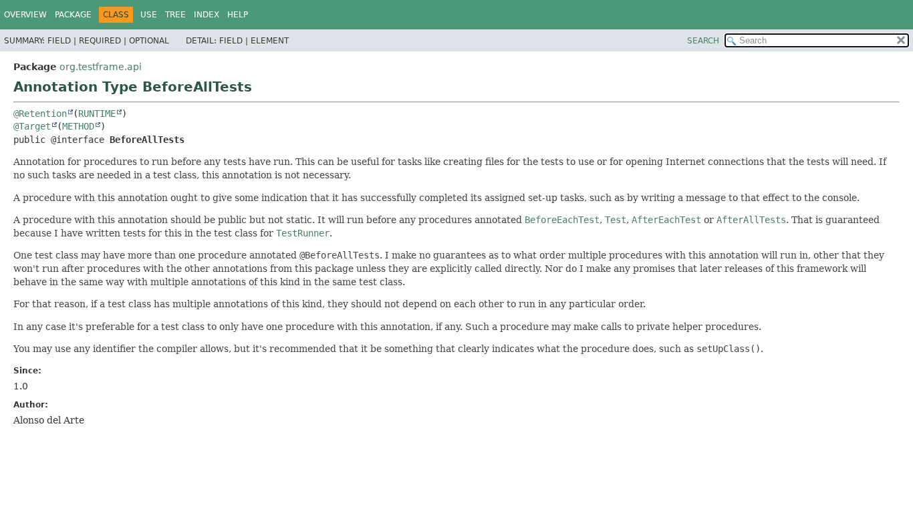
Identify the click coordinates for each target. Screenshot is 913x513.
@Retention (40, 113)
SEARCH (703, 40)
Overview (25, 14)
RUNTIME (97, 113)
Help (237, 14)
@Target (32, 126)
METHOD (78, 126)
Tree (175, 14)
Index (206, 14)
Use (148, 14)
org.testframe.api (100, 66)
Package (73, 14)
